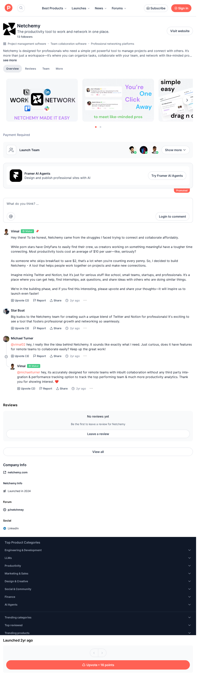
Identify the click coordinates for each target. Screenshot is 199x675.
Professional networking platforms (112, 43)
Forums (117, 8)
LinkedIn (13, 528)
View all (98, 452)
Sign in (183, 8)
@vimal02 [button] (18, 344)
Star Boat (18, 310)
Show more (173, 150)
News (99, 8)
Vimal (15, 231)
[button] (59, 68)
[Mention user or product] (11, 216)
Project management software (27, 43)
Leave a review (98, 434)
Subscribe (157, 8)
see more (10, 60)
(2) (22, 300)
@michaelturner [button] (28, 372)
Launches (79, 8)
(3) (22, 328)
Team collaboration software (68, 43)
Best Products (52, 8)
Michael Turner (22, 338)
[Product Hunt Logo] (8, 8)
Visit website (179, 31)
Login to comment (172, 216)
